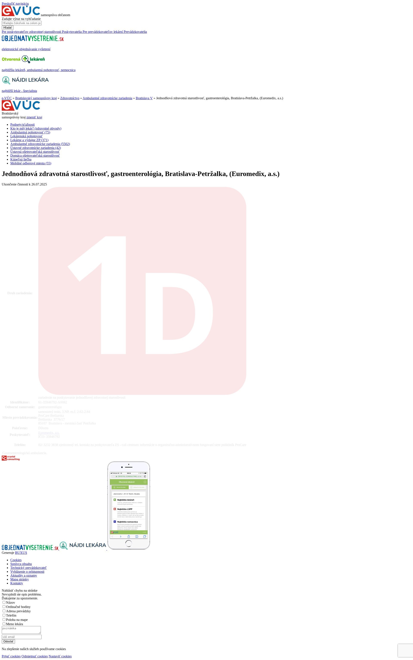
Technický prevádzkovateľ (28, 568)
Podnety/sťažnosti (22, 124)
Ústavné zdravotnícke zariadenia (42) (35, 148)
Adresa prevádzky (18, 611)
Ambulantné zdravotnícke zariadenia (107, 98)
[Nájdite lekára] (83, 549)
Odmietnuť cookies (35, 656)
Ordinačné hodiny (18, 607)
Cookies (16, 560)
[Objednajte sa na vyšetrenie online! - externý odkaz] (30, 549)
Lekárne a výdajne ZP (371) (29, 140)
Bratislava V (144, 98)
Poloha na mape (17, 620)
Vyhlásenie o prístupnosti (27, 571)
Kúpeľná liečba (20, 159)
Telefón (11, 615)
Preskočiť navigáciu (15, 3)
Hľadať (7, 27)
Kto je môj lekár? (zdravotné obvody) (35, 128)
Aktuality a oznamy (23, 575)
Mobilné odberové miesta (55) (30, 163)
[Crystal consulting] (11, 459)
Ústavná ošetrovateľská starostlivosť (35, 151)
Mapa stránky (19, 579)
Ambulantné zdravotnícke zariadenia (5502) (40, 144)
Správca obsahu (21, 564)
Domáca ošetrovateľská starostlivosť (35, 155)
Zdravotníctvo (69, 98)
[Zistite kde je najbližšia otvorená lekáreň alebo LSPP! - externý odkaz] (128, 549)
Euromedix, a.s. (49, 433)
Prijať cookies (11, 656)
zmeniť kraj (34, 117)
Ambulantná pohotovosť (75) (30, 132)
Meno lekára (14, 624)
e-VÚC (7, 98)
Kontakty (16, 583)
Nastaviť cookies (60, 656)
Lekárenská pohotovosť (26, 136)
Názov (10, 602)
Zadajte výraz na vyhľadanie (21, 19)
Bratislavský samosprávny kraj (36, 98)
